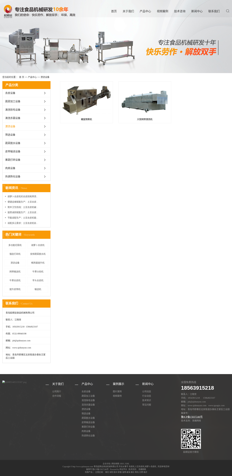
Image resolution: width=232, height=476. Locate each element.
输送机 (38, 289)
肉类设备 (10, 168)
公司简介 (56, 391)
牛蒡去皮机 (15, 280)
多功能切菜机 (15, 245)
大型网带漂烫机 (144, 119)
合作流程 (56, 396)
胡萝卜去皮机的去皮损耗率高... (22, 196)
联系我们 (214, 11)
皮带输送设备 (12, 151)
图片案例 (117, 391)
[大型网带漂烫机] (145, 99)
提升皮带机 (15, 289)
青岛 (137, 472)
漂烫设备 (45, 77)
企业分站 (106, 464)
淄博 (124, 472)
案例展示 (118, 384)
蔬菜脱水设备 (12, 143)
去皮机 (131, 466)
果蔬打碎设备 (12, 159)
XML (127, 464)
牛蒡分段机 (37, 271)
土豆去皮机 (139, 466)
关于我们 (128, 11)
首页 (114, 11)
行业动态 (146, 396)
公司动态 (146, 391)
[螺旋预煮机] (86, 99)
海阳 (111, 472)
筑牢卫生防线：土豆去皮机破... (22, 207)
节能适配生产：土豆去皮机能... (22, 218)
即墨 (120, 472)
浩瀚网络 (142, 469)
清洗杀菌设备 (12, 118)
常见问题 (146, 405)
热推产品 (88, 472)
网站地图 (115, 464)
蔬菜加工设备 (12, 101)
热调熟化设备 (12, 176)
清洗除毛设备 (12, 109)
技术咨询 (179, 11)
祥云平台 (123, 469)
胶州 (115, 472)
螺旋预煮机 (86, 119)
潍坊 (107, 472)
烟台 (132, 472)
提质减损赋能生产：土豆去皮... (22, 212)
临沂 (145, 472)
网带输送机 (15, 271)
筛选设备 (10, 134)
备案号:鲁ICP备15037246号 (97, 469)
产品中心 (145, 11)
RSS (122, 464)
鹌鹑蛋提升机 (38, 263)
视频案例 (162, 11)
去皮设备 (10, 93)
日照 (141, 472)
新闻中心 (197, 11)
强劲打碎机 (15, 254)
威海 (128, 472)
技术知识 (146, 400)
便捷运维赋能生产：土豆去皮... (22, 202)
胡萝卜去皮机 (38, 245)
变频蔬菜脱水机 (38, 254)
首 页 (21, 77)
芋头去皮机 (37, 280)
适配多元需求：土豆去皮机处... (22, 223)
